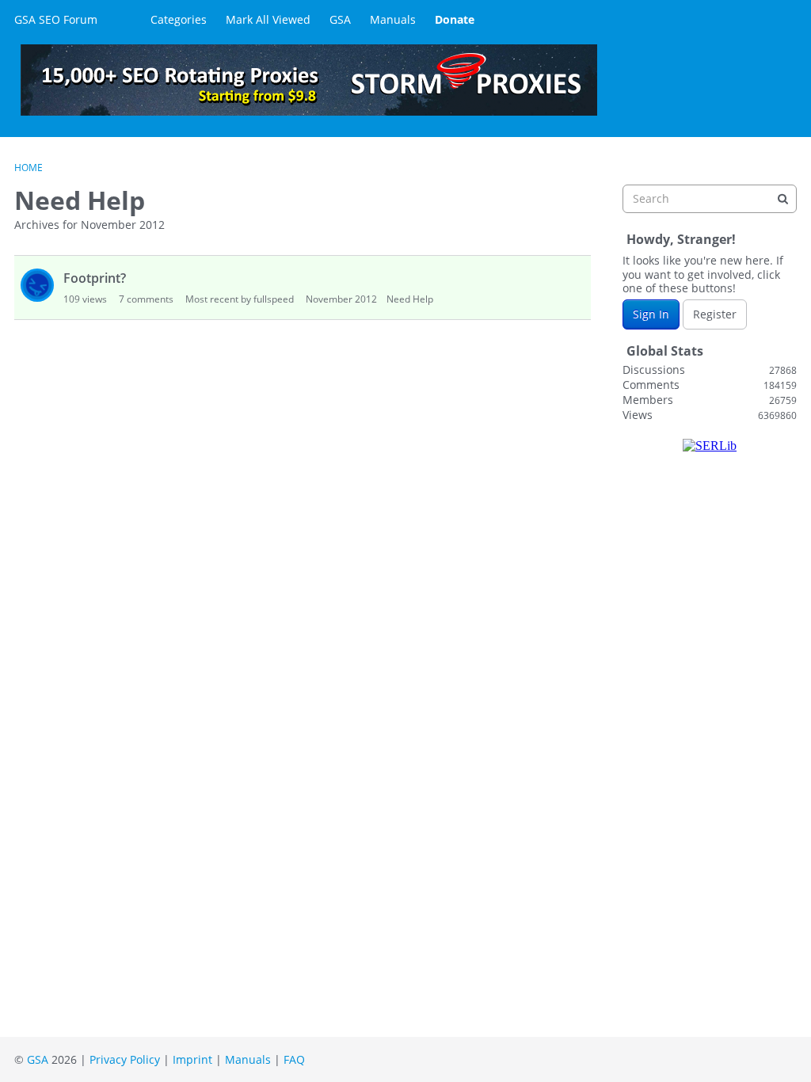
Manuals (393, 19)
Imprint (192, 1059)
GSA (340, 19)
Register (715, 314)
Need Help (409, 299)
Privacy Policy (124, 1059)
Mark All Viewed (268, 19)
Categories (178, 19)
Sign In (651, 314)
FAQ (294, 1059)
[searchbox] (710, 199)
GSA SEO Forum (55, 19)
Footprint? (94, 278)
